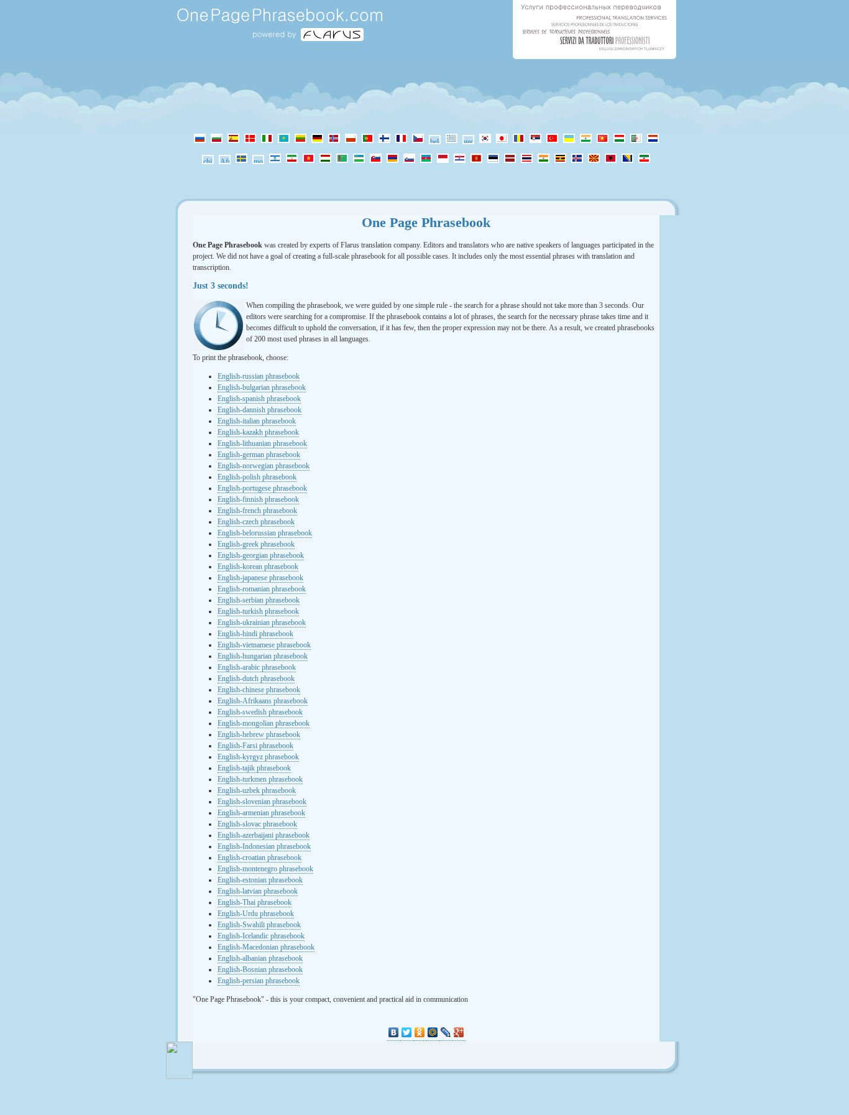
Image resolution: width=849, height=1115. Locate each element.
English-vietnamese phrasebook (264, 645)
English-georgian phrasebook (261, 555)
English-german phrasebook (259, 454)
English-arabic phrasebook (257, 667)
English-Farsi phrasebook (255, 745)
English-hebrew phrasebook (259, 734)
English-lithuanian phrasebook (262, 443)
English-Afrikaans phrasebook (263, 700)
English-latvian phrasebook (258, 891)
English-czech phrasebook (256, 521)
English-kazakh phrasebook (258, 432)
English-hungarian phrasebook (263, 656)
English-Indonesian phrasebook (264, 846)
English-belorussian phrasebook (265, 533)
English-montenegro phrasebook (265, 868)
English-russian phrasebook (259, 376)
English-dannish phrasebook (259, 409)
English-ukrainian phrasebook (262, 622)
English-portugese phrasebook (262, 488)
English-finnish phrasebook (258, 499)
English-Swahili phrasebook (259, 924)
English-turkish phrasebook (258, 611)
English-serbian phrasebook (259, 600)
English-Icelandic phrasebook (261, 936)
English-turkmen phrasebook (260, 779)
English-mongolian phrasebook (264, 723)
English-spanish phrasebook (259, 398)
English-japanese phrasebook (260, 577)
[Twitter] (406, 1032)
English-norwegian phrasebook (264, 465)
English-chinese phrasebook (259, 689)
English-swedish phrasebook (260, 712)
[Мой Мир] (432, 1032)
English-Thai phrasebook (254, 902)
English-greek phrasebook (256, 544)
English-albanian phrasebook (260, 958)
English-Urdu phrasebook (256, 913)
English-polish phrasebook (257, 477)
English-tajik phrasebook (254, 768)
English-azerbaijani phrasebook (264, 835)
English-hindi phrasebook (255, 633)
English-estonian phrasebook (260, 880)
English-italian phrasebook (257, 421)
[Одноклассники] (419, 1032)
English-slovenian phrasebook (262, 801)
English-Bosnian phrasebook (260, 969)
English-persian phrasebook (259, 980)
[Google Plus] (459, 1032)
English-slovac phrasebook (257, 824)
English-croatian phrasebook (259, 857)
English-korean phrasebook (258, 566)
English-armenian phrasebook (261, 812)
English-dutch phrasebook (256, 678)
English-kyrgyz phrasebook (258, 756)
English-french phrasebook (257, 510)
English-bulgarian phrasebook (262, 387)
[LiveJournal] (445, 1032)
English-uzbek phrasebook (257, 790)
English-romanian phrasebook (262, 589)
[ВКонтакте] (393, 1032)
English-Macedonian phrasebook (266, 947)
